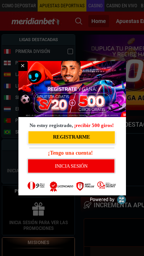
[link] (23, 66)
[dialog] (72, 128)
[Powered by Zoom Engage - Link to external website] (108, 202)
